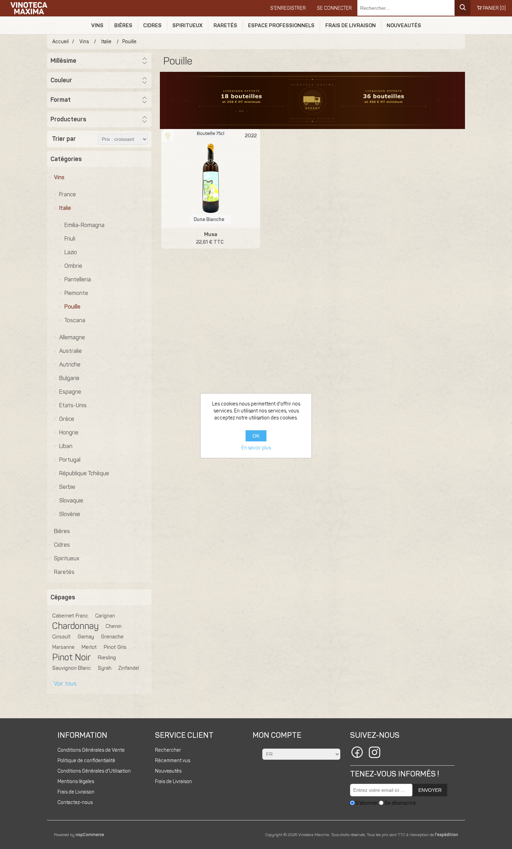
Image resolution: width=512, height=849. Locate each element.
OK (256, 436)
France (67, 194)
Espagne (70, 391)
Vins (97, 25)
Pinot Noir (71, 657)
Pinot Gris (115, 647)
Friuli (69, 238)
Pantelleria (77, 279)
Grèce (66, 419)
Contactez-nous (75, 802)
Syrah (104, 668)
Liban (65, 446)
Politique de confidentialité (86, 761)
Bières (123, 25)
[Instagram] (374, 753)
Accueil (60, 42)
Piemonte (76, 293)
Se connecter (334, 8)
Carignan (105, 616)
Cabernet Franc (70, 616)
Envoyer (430, 790)
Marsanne (63, 647)
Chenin (114, 626)
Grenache (112, 637)
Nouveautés (404, 25)
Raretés (225, 25)
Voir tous (65, 683)
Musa (210, 234)
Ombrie (73, 266)
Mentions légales (75, 781)
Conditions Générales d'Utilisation (94, 771)
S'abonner (367, 803)
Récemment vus (172, 761)
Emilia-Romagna (84, 225)
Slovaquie (71, 500)
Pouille (72, 306)
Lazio (70, 252)
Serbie (67, 487)
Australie (70, 351)
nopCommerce (90, 834)
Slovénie (69, 514)
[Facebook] (357, 753)
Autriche (69, 364)
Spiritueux (187, 25)
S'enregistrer (288, 8)
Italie (65, 208)
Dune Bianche (209, 219)
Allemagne (72, 337)
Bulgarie (69, 378)
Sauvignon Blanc (71, 668)
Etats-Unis (73, 405)
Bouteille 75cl (210, 133)
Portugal (69, 459)
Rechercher (168, 750)
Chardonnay (75, 626)
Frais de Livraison (350, 25)
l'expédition (446, 834)
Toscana (74, 320)
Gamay (86, 637)
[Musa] (210, 178)
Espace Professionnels (281, 25)
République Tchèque (84, 473)
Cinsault (61, 637)
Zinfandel (128, 668)
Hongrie (68, 432)
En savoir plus (256, 448)
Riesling (107, 657)
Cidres (152, 25)
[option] (312, 100)
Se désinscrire (400, 803)
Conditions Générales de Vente (91, 750)
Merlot (89, 647)
